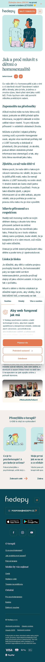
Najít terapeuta (27, 11)
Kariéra (8, 602)
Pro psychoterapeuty (13, 597)
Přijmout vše (22, 343)
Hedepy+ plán (11, 579)
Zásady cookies (27, 626)
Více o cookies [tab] (36, 301)
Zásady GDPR (10, 630)
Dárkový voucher (12, 607)
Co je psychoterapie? (13, 550)
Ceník (7, 574)
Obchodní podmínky (12, 626)
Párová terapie (11, 561)
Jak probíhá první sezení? (15, 556)
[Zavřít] (41, 4)
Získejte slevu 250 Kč (18, 2)
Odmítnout (22, 358)
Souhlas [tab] (7, 301)
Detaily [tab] (21, 301)
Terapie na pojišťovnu (14, 584)
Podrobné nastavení (21, 351)
